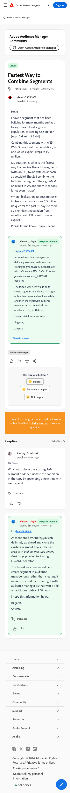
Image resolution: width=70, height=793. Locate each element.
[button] (20, 89)
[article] (35, 478)
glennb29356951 (26, 97)
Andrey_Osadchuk (27, 453)
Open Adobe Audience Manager (37, 47)
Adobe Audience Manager (18, 17)
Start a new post (39, 423)
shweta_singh (28, 241)
